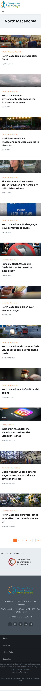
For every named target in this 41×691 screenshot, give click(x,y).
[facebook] (10, 624)
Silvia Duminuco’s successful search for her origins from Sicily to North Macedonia (20, 185)
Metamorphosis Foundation (11, 468)
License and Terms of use (20, 672)
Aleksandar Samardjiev (9, 91)
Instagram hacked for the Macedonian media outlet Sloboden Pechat (16, 432)
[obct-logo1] (20, 585)
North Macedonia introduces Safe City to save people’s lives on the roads (20, 350)
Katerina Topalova (8, 52)
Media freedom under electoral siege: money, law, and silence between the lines (19, 475)
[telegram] (31, 624)
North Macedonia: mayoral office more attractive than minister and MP (20, 518)
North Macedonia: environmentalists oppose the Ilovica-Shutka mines (18, 99)
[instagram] (15, 624)
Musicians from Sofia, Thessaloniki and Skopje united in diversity (20, 142)
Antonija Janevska (8, 425)
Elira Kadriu (18, 52)
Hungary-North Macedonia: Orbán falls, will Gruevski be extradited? (17, 267)
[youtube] (20, 624)
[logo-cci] (20, 557)
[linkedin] (26, 624)
